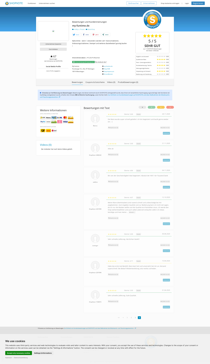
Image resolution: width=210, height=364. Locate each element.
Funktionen (32, 3)
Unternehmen (149, 3)
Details (138, 114)
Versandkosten (108, 74)
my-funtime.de (108, 66)
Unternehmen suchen (47, 3)
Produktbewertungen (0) (128, 82)
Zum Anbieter (53, 49)
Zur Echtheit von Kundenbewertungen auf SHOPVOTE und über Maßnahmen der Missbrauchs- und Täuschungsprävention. (99, 328)
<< (119, 318)
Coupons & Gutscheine (95, 82)
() (165, 127)
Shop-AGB (107, 69)
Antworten (166, 133)
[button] (76, 34)
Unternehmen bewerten (53, 44)
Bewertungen (77, 82)
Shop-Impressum (109, 71)
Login (187, 3)
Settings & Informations (43, 353)
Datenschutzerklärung (21, 357)
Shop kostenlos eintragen (170, 3)
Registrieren (198, 3)
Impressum (8, 357)
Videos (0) (111, 82)
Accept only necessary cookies (18, 353)
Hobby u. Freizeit (79, 29)
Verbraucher (133, 3)
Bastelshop (91, 29)
